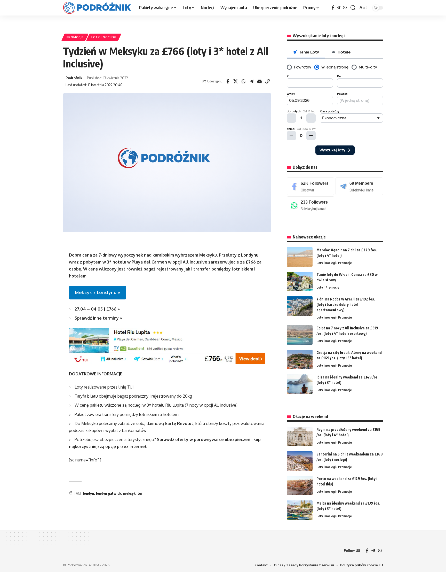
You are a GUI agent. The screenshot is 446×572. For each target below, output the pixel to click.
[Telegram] (339, 7)
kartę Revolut (179, 423)
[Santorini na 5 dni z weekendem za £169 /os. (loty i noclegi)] (300, 461)
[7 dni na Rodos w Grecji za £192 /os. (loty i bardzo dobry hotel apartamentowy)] (300, 306)
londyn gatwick (108, 493)
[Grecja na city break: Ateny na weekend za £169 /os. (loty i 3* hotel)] (300, 359)
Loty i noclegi (103, 37)
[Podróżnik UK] (97, 8)
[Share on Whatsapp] (243, 81)
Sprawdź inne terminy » (98, 318)
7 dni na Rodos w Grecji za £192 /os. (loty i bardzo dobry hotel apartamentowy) (345, 304)
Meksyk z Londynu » (97, 293)
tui (140, 493)
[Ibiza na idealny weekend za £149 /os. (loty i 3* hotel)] (300, 384)
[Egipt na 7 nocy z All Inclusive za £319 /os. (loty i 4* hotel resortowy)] (300, 335)
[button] (353, 7)
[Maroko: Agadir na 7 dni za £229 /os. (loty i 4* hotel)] (300, 257)
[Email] (259, 81)
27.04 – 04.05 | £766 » (97, 309)
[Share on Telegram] (251, 81)
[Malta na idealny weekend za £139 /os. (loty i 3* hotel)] (300, 510)
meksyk (129, 493)
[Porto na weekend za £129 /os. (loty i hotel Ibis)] (300, 485)
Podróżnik (74, 77)
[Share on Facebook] (227, 81)
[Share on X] (235, 81)
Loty (319, 287)
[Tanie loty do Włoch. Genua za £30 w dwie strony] (300, 281)
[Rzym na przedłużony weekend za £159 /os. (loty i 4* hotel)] (300, 436)
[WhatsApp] (345, 7)
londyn (88, 493)
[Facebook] (333, 7)
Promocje (75, 37)
